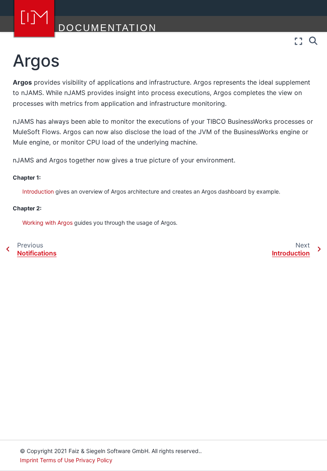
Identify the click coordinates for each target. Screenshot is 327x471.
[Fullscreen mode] (298, 41)
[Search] (313, 40)
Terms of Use (57, 460)
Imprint (29, 460)
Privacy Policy (94, 460)
